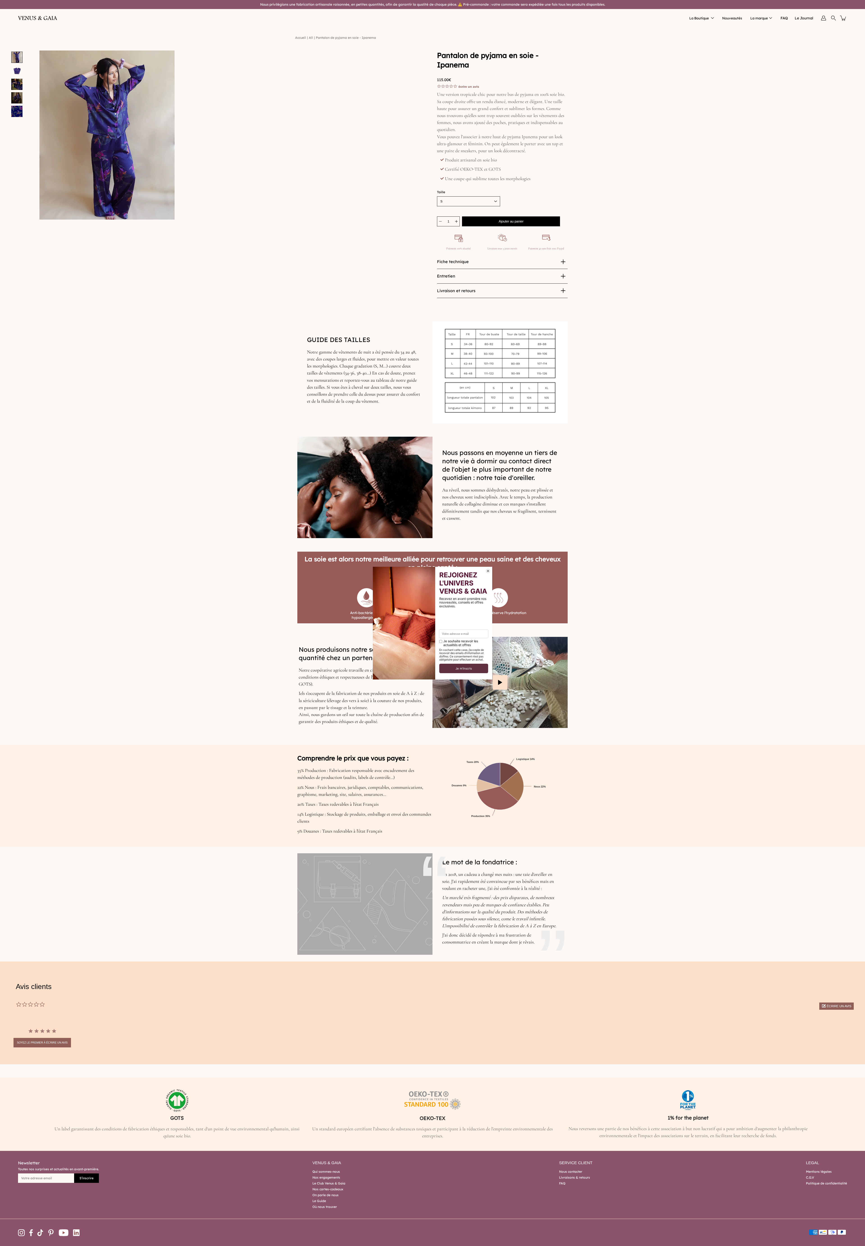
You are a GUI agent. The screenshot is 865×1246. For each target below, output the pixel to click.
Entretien (446, 276)
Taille (441, 192)
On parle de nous (325, 1195)
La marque (759, 18)
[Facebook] (31, 1232)
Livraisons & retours (574, 1177)
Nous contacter (570, 1172)
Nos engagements (326, 1177)
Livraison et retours (456, 290)
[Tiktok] (40, 1232)
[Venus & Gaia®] (37, 18)
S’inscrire (86, 1178)
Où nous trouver (324, 1207)
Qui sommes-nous (326, 1172)
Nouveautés (732, 18)
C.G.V (810, 1177)
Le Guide (319, 1201)
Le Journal (804, 18)
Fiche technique (453, 261)
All (311, 38)
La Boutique (699, 18)
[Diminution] (440, 221)
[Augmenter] (456, 221)
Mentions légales (819, 1172)
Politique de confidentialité (826, 1183)
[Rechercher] (833, 18)
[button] (836, 1006)
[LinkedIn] (76, 1232)
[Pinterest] (51, 1232)
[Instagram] (21, 1232)
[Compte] (823, 18)
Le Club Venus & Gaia (328, 1183)
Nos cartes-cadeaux (327, 1189)
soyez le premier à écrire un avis (42, 1042)
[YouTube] (63, 1232)
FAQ (784, 18)
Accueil (300, 38)
